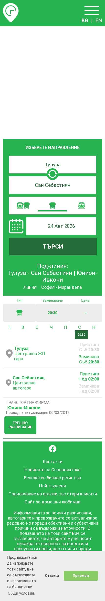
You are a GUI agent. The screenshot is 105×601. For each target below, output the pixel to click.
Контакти (53, 461)
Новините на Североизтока (52, 469)
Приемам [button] (81, 576)
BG (85, 20)
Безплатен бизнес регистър (52, 477)
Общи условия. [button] (21, 593)
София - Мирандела (61, 287)
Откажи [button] (52, 576)
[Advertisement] (52, 81)
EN (98, 20)
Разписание (11, 6)
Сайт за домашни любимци (53, 501)
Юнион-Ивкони (24, 408)
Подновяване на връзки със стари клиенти (52, 493)
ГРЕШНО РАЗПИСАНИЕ (20, 425)
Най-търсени (52, 485)
